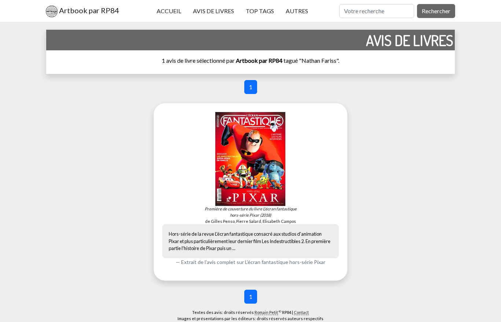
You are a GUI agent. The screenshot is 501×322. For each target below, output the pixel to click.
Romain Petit (266, 312)
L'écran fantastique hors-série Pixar (285, 262)
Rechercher (436, 10)
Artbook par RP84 (88, 10)
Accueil (169, 10)
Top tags (260, 10)
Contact (301, 312)
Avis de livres (213, 10)
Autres (297, 10)
